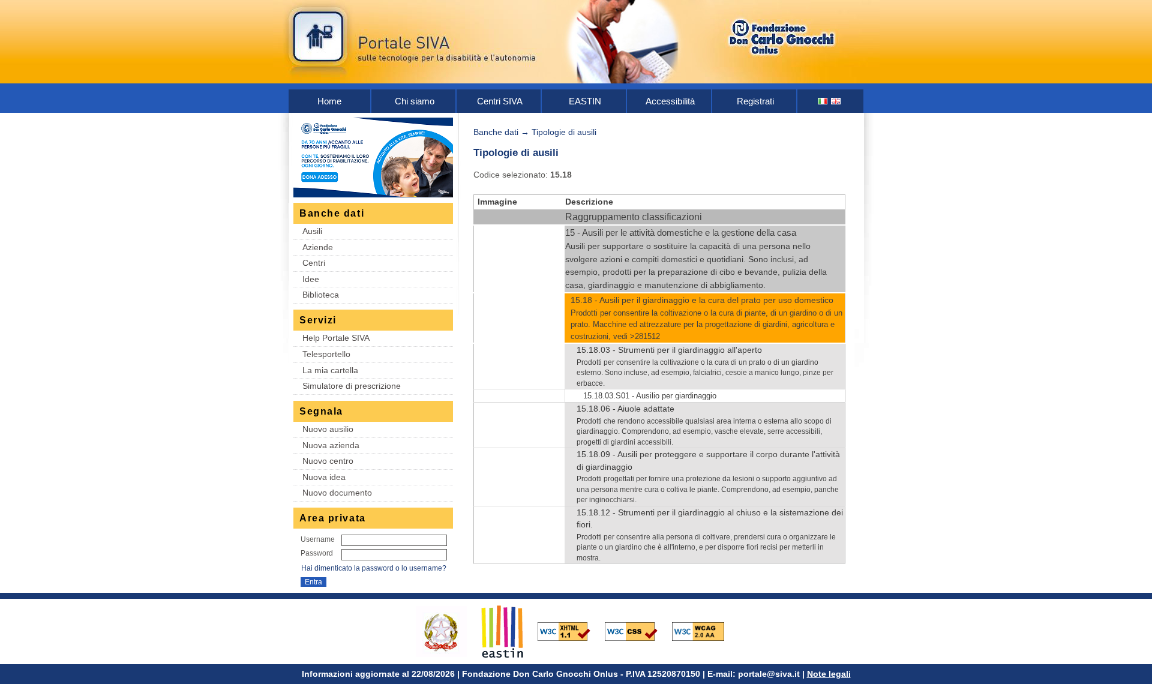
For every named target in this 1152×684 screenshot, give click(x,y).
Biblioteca (320, 294)
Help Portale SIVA (336, 338)
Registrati (755, 101)
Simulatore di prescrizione (351, 386)
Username (318, 539)
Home (329, 101)
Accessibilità (670, 101)
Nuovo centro (327, 461)
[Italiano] (823, 101)
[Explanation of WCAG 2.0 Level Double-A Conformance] (704, 630)
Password (317, 553)
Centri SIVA (500, 101)
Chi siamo (414, 101)
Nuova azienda (330, 445)
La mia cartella (330, 370)
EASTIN (585, 101)
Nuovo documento (337, 492)
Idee (310, 279)
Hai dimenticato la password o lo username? (373, 568)
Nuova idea (324, 477)
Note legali (829, 674)
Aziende (317, 247)
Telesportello (326, 354)
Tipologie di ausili (564, 132)
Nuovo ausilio (327, 429)
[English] (836, 101)
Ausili (312, 231)
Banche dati (495, 132)
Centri (313, 263)
